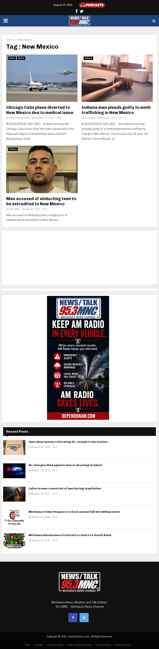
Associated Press (19, 117)
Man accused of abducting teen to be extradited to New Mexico (41, 201)
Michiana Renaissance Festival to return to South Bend (70, 535)
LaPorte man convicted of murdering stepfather (65, 488)
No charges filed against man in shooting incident (65, 465)
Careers (38, 645)
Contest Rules (55, 645)
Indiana (88, 58)
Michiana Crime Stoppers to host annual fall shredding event (74, 512)
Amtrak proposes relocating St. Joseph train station (68, 442)
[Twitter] (84, 617)
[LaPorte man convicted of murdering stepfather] (14, 494)
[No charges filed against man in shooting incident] (14, 470)
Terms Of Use (123, 645)
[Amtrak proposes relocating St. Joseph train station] (14, 447)
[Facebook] (72, 617)
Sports (21, 58)
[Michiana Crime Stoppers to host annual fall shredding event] (14, 517)
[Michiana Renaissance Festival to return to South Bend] (14, 540)
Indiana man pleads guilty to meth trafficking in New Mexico (116, 110)
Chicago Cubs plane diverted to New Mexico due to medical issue (39, 110)
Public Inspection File (79, 645)
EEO (27, 645)
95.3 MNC (90, 117)
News (12, 58)
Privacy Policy (103, 645)
